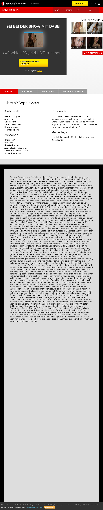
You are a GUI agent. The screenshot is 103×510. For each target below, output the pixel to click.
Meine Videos (48, 91)
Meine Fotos (28, 91)
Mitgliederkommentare (73, 91)
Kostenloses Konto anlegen (29, 63)
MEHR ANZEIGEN (92, 53)
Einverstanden (49, 507)
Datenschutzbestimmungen (34, 507)
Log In (39, 71)
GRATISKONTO (80, 4)
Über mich (9, 91)
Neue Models (35, 4)
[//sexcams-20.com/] (13, 4)
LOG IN (93, 4)
